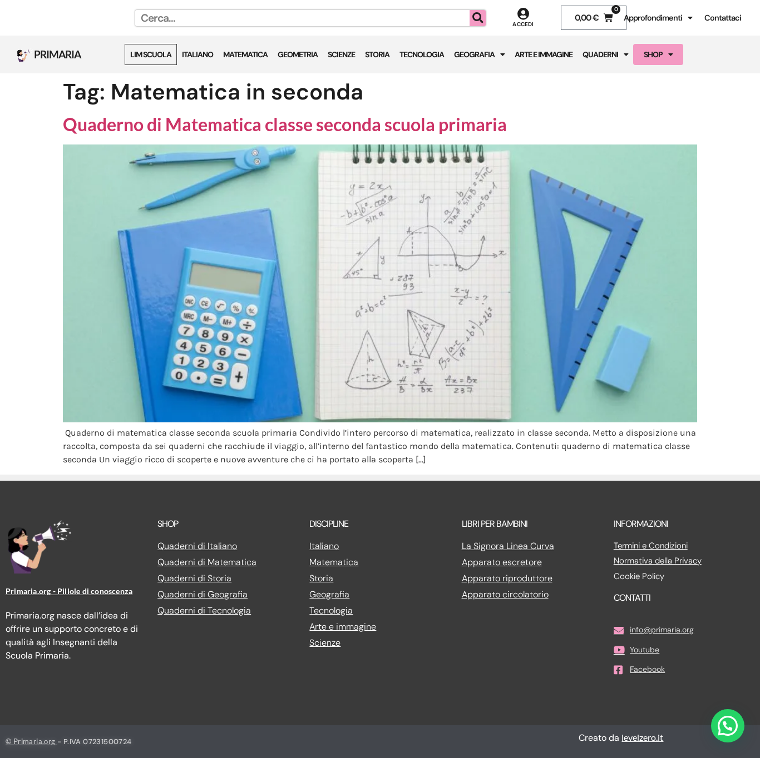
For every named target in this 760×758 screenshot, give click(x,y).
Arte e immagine (544, 54)
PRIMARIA (57, 54)
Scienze (341, 54)
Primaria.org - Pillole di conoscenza (69, 591)
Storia (377, 54)
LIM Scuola (150, 54)
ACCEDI (523, 24)
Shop (653, 54)
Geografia (474, 54)
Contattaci (722, 18)
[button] (727, 725)
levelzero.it (642, 737)
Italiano (197, 54)
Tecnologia (421, 54)
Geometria (298, 54)
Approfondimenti (653, 18)
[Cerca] (478, 18)
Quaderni (600, 54)
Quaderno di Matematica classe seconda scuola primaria (285, 124)
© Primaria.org (31, 741)
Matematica (245, 54)
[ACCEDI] (523, 14)
